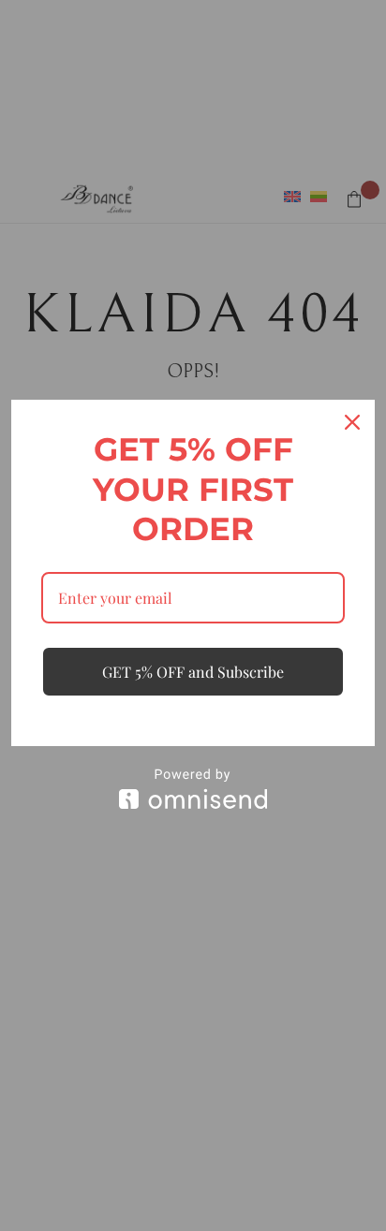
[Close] (352, 422)
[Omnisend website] (193, 788)
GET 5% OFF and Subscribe (193, 671)
